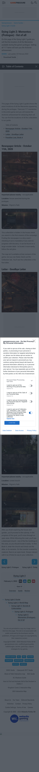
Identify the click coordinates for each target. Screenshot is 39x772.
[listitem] (19, 380)
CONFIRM (12, 422)
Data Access (19, 430)
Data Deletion (7, 430)
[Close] (35, 342)
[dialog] (19, 386)
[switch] (30, 386)
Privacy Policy (31, 430)
